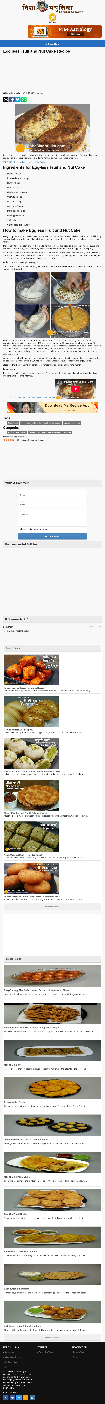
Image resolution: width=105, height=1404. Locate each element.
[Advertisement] (52, 66)
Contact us (9, 1352)
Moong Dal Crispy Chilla (17, 1176)
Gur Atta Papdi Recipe (16, 1214)
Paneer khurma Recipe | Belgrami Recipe (24, 687)
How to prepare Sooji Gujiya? (18, 729)
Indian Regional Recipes (52, 432)
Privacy (76, 1357)
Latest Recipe (13, 958)
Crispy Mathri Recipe (15, 1102)
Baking (11, 432)
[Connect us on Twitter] (19, 1397)
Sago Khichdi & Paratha (17, 1288)
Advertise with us (12, 1357)
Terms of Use (78, 1352)
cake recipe (37, 423)
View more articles (53, 906)
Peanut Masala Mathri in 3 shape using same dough (31, 1027)
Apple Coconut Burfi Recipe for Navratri (23, 854)
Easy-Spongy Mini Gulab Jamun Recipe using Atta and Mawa (36, 990)
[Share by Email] (6, 99)
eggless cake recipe (72, 423)
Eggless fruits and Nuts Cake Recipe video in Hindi (32, 397)
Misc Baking (13, 423)
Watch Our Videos (46, 1352)
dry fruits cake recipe (52, 423)
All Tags (8, 1366)
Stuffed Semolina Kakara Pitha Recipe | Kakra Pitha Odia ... (33, 896)
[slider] (8, 440)
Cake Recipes (34, 432)
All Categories (11, 1362)
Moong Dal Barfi (12, 1064)
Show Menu (53, 43)
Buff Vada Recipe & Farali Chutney (22, 1325)
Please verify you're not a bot (34, 529)
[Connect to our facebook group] (12, 1397)
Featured (67, 432)
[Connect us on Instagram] (32, 1397)
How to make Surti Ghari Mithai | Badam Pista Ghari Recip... (33, 771)
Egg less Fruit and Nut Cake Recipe (30, 162)
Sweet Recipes (14, 648)
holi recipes (25, 423)
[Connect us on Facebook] (5, 1397)
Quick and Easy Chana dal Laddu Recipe (26, 1139)
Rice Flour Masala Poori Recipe (20, 1251)
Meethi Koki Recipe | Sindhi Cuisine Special (25, 813)
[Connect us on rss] (25, 1397)
